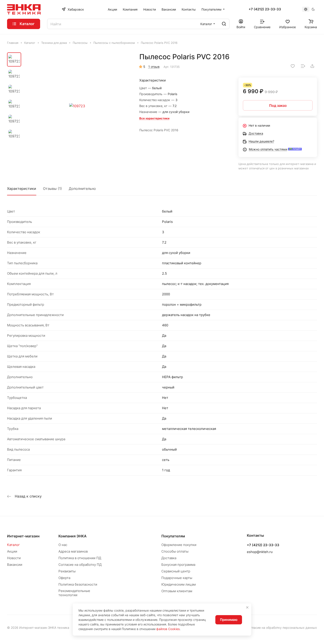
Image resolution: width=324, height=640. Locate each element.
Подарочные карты (176, 578)
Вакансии (14, 564)
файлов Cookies (168, 629)
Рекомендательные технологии (74, 593)
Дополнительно (82, 188)
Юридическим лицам (178, 584)
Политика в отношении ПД (79, 558)
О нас (62, 545)
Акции (12, 551)
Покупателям (173, 536)
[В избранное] (292, 66)
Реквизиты (67, 571)
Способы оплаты (174, 551)
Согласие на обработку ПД (80, 564)
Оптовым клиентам (176, 591)
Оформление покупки (178, 545)
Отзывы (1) (52, 188)
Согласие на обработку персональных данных (282, 627)
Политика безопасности (77, 584)
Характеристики (21, 188)
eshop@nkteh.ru (260, 552)
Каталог (13, 545)
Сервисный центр (175, 571)
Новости (14, 558)
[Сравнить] (303, 66)
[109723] (77, 106)
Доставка (168, 558)
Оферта (64, 578)
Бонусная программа (178, 564)
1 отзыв (154, 66)
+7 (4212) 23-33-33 (265, 9)
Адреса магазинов (73, 551)
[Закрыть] (247, 607)
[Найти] (223, 24)
